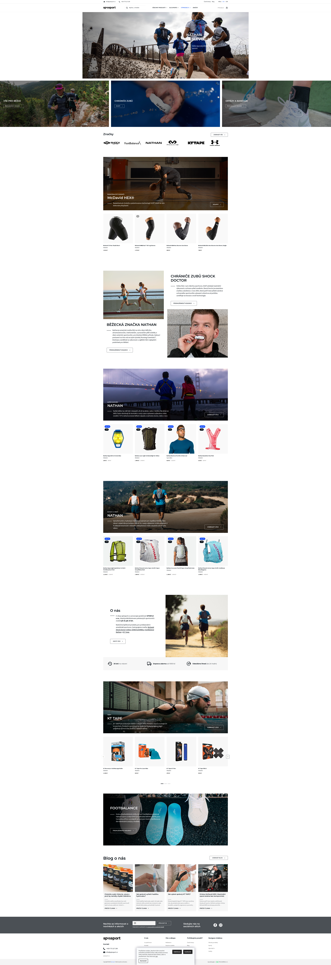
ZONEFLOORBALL (138, 630)
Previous (103, 756)
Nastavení (143, 961)
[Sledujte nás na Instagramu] (220, 925)
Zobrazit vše (218, 134)
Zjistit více (116, 641)
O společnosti (148, 942)
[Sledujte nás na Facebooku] (215, 925)
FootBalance (149, 630)
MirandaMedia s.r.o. (223, 962)
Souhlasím (187, 952)
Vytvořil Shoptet (211, 962)
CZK (223, 2)
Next (228, 756)
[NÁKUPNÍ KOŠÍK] (227, 8)
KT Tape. (126, 632)
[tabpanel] (112, 143)
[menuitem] (160, 7)
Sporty (210, 945)
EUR (227, 2)
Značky (210, 951)
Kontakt (146, 945)
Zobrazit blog (217, 858)
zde (157, 956)
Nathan (118, 632)
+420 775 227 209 (112, 949)
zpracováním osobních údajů (155, 927)
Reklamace (168, 942)
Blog (213, 2)
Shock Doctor (121, 630)
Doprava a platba (170, 945)
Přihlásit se (163, 923)
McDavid (151, 627)
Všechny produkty (213, 942)
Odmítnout (177, 952)
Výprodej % (211, 948)
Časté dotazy (207, 2)
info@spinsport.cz (112, 952)
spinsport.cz (106, 956)
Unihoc (128, 630)
